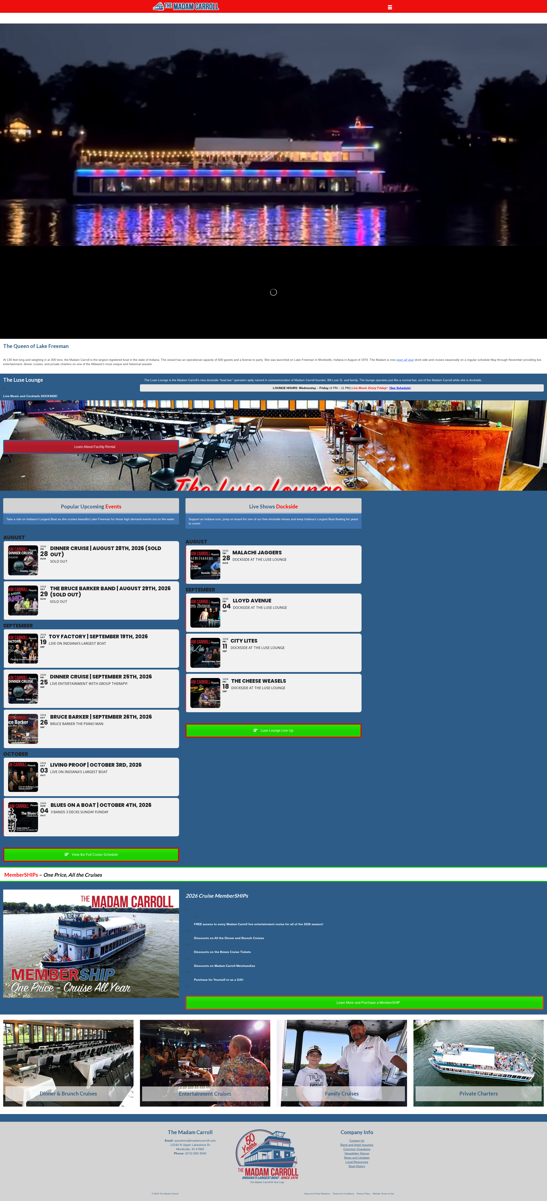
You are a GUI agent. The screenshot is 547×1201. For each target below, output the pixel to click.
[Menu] (390, 7)
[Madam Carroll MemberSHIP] (91, 944)
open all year (405, 359)
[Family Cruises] (342, 1063)
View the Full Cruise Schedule (94, 854)
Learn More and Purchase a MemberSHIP (368, 1002)
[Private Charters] (478, 1063)
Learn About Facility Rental (94, 447)
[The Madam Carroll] (190, 6)
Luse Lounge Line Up (276, 730)
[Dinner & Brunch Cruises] (68, 1063)
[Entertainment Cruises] (205, 1063)
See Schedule (400, 388)
